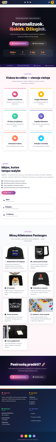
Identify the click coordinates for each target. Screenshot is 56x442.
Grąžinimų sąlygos (36, 420)
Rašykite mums (39, 377)
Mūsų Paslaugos (39, 43)
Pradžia (33, 413)
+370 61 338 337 (33, 399)
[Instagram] (25, 436)
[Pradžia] (25, 2)
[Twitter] (30, 436)
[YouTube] (34, 436)
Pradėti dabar (7, 192)
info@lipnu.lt (32, 403)
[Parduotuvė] (28, 2)
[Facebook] (21, 436)
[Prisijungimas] (49, 2)
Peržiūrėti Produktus (20, 43)
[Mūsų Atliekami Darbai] (30, 2)
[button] (15, 258)
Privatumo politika (36, 417)
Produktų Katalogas (20, 377)
